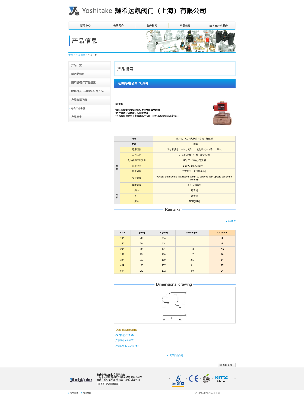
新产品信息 (77, 73)
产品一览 (76, 65)
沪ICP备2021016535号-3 (207, 393)
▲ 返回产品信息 (175, 355)
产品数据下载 (79, 99)
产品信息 (80, 55)
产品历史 (76, 116)
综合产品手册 (78, 108)
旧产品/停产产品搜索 (83, 82)
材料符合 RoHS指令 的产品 (87, 91)
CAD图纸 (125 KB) (124, 335)
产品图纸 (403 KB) (124, 340)
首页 (70, 55)
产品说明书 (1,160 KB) (126, 345)
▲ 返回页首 (230, 221)
